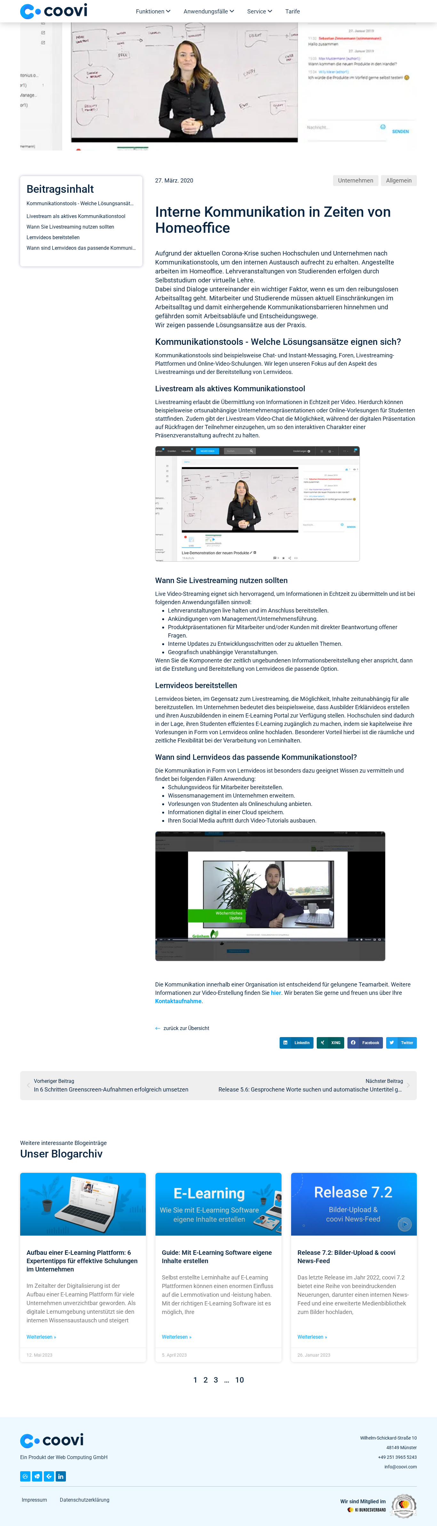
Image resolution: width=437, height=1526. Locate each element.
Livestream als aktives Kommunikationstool (76, 216)
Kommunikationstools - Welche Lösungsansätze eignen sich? (81, 203)
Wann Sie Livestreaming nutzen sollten (70, 227)
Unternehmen (355, 180)
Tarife (292, 11)
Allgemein (399, 180)
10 (239, 1380)
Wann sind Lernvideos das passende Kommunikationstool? (81, 248)
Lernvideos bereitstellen (53, 237)
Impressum (34, 1500)
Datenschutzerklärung (84, 1500)
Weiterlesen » (41, 1337)
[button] (297, 1043)
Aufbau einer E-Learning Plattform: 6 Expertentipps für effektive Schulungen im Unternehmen (82, 1261)
